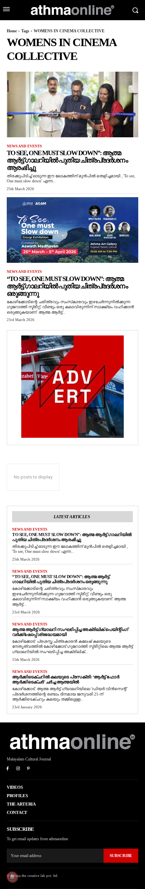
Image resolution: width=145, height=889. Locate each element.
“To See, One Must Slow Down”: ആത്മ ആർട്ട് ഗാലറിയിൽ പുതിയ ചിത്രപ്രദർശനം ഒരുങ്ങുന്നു (67, 286)
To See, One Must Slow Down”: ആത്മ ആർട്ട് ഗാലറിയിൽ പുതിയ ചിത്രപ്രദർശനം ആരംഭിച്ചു (67, 160)
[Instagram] (18, 769)
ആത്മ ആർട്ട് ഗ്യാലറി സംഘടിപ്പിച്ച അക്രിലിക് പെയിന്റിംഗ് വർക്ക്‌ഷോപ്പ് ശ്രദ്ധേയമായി (70, 632)
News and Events (24, 146)
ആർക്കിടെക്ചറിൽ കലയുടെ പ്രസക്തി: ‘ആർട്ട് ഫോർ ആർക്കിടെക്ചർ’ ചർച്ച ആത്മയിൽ (65, 679)
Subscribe (121, 855)
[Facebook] (7, 769)
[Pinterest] (28, 769)
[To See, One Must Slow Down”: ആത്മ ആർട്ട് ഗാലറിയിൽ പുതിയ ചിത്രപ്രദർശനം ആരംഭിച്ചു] (72, 104)
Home (12, 31)
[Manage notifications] (12, 877)
